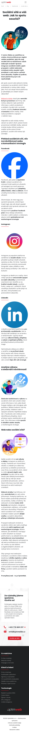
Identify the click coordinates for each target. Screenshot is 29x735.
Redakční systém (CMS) (8, 693)
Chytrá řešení (5, 695)
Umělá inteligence (6, 702)
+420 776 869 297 (16, 627)
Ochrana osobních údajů (14, 723)
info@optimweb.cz (17, 631)
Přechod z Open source (8, 683)
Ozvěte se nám (14, 638)
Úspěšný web (15, 6)
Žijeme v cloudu (5, 697)
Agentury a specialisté (8, 677)
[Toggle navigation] (25, 2)
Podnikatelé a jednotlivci (8, 674)
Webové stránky (6, 99)
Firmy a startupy (6, 672)
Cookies (14, 727)
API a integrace (5, 700)
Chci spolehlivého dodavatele (10, 679)
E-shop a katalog (6, 658)
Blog (8, 6)
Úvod (2, 6)
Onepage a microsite (7, 663)
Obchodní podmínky (14, 725)
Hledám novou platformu (8, 681)
